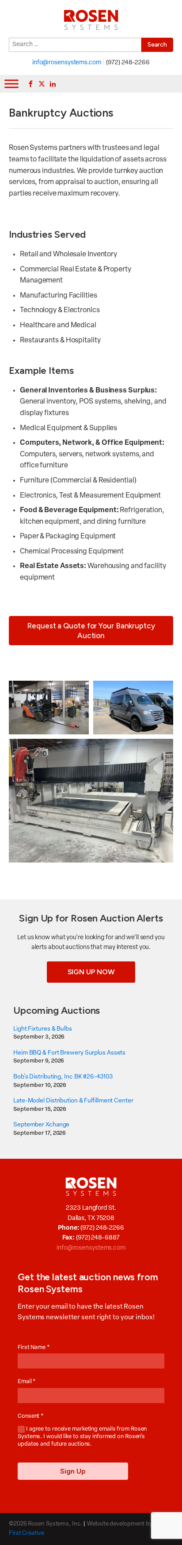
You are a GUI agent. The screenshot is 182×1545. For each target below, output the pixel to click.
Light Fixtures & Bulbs (42, 1029)
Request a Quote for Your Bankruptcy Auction (91, 630)
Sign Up (73, 1471)
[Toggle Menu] (11, 84)
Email (27, 1381)
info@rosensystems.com (66, 62)
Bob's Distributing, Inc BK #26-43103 (62, 1077)
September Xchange (41, 1125)
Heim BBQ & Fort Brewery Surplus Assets (69, 1053)
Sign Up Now (91, 972)
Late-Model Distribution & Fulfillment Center (73, 1101)
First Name (34, 1347)
